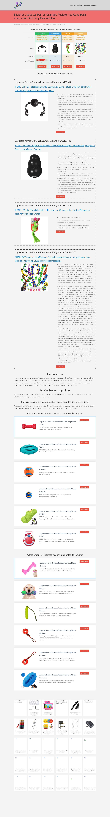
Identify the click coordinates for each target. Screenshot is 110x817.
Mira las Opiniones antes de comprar (88, 701)
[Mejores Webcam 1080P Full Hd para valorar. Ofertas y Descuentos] (34, 781)
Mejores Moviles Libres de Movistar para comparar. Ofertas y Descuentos (20, 789)
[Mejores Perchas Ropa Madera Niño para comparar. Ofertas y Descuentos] (48, 743)
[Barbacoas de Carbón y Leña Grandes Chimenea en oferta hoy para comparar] (48, 781)
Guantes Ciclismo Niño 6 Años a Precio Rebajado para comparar (89, 770)
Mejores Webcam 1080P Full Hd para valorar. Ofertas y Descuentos (34, 789)
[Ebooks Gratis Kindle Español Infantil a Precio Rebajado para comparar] (20, 762)
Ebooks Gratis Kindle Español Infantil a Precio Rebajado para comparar (20, 770)
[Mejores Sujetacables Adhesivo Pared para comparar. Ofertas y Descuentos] (34, 705)
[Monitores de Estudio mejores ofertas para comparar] (89, 743)
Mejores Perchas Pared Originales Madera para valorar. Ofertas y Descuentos (48, 770)
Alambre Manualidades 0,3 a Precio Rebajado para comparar (20, 732)
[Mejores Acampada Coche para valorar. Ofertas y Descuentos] (76, 705)
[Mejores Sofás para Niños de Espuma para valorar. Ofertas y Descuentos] (76, 762)
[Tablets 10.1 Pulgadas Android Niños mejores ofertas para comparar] (48, 705)
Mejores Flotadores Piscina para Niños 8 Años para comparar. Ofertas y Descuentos (48, 732)
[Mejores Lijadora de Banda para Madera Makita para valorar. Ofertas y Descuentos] (62, 762)
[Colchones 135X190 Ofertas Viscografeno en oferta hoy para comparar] (76, 781)
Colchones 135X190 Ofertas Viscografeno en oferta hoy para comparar (76, 789)
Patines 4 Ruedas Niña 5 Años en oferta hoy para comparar (34, 751)
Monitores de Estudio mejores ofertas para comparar (89, 751)
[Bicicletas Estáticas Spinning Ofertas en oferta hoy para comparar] (89, 781)
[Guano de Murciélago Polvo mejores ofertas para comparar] (62, 781)
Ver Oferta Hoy (41, 66)
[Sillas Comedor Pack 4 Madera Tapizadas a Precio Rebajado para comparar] (20, 743)
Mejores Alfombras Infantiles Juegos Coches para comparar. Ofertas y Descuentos (76, 751)
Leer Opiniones (84, 420)
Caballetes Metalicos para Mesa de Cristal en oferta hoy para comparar (75, 732)
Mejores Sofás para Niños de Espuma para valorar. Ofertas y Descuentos (75, 770)
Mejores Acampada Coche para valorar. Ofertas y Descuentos (75, 713)
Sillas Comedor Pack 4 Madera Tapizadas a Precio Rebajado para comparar (20, 751)
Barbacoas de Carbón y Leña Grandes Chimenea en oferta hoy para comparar (48, 789)
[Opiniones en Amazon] (42, 60)
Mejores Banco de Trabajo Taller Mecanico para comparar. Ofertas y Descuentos (62, 732)
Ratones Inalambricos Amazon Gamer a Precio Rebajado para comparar (89, 732)
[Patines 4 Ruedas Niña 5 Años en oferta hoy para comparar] (34, 743)
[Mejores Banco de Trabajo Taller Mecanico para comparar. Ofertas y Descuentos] (62, 724)
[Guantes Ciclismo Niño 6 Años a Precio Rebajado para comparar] (89, 762)
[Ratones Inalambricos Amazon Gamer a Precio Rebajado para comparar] (89, 724)
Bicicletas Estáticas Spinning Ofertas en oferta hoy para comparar (89, 789)
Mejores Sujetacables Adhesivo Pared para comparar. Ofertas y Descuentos (34, 714)
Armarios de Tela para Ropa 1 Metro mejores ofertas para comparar (61, 751)
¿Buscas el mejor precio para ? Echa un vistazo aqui (61, 702)
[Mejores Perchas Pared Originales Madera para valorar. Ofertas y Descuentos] (48, 762)
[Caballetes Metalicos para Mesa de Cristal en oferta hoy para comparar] (76, 724)
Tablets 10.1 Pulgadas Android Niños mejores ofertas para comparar (48, 713)
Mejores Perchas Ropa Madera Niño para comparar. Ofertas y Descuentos (48, 751)
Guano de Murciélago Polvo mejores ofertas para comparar (61, 789)
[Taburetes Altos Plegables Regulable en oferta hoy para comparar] (34, 724)
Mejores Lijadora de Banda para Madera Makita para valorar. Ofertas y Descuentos (62, 770)
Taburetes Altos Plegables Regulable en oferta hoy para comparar (34, 732)
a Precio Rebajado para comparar (19, 701)
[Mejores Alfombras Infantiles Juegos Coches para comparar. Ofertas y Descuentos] (76, 743)
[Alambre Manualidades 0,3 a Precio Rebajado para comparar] (20, 724)
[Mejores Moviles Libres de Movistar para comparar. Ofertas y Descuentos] (20, 781)
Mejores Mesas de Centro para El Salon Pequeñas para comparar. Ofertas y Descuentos (34, 770)
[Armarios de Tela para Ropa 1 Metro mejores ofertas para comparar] (62, 743)
